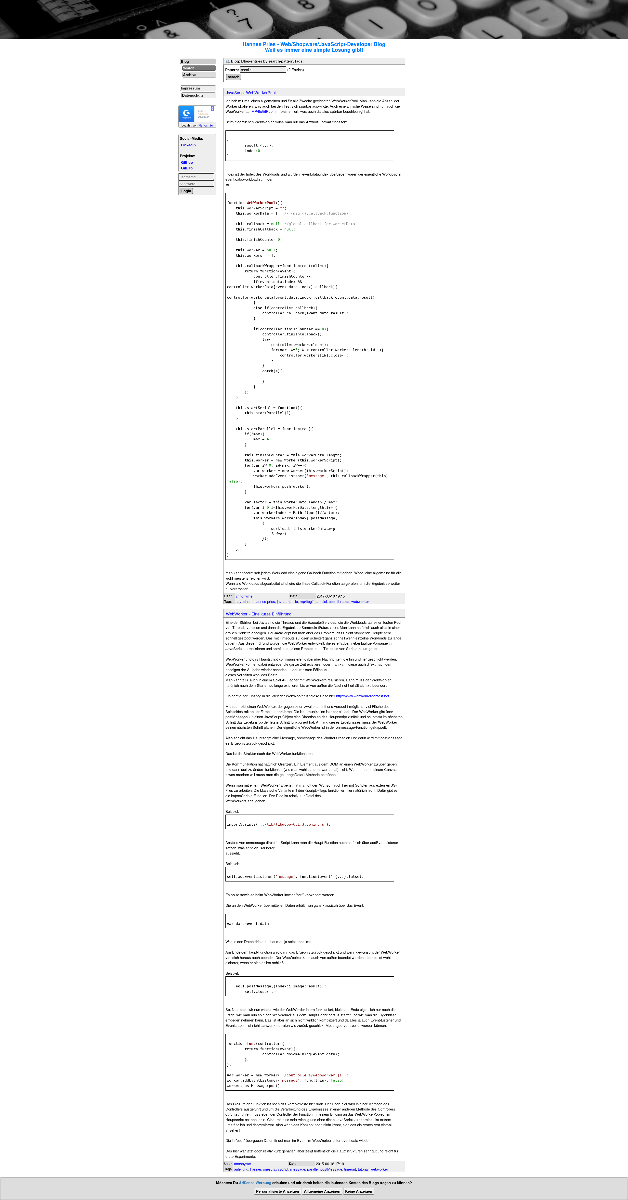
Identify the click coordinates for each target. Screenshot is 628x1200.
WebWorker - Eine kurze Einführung (258, 614)
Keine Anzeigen (358, 1191)
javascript (284, 601)
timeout (350, 1169)
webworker (360, 601)
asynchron (244, 601)
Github (187, 162)
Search (188, 68)
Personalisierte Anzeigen (277, 1191)
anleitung (241, 1169)
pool (332, 601)
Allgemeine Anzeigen (322, 1191)
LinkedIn (188, 145)
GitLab (187, 168)
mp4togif (307, 601)
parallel (321, 601)
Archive (189, 74)
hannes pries (264, 601)
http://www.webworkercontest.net (362, 695)
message (297, 1169)
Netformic (205, 125)
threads (343, 601)
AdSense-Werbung (255, 1182)
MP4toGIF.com (263, 111)
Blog (185, 61)
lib (296, 601)
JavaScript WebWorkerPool (251, 92)
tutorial (363, 1169)
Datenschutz (193, 95)
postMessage (331, 1169)
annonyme (244, 596)
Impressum (190, 88)
